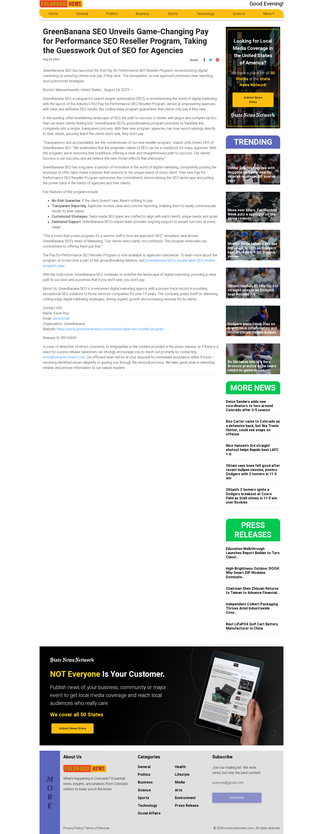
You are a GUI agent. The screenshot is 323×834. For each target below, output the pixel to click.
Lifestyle (182, 774)
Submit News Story (253, 100)
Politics (112, 13)
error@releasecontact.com (64, 357)
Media (180, 782)
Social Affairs (149, 813)
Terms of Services (97, 828)
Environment (185, 798)
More (267, 13)
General (82, 13)
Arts (178, 790)
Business (142, 13)
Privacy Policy (73, 828)
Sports (173, 13)
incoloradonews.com (239, 828)
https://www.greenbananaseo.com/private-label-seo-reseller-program (110, 329)
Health (180, 767)
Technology (205, 13)
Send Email (61, 318)
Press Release (187, 805)
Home (53, 13)
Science (239, 13)
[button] (204, 60)
